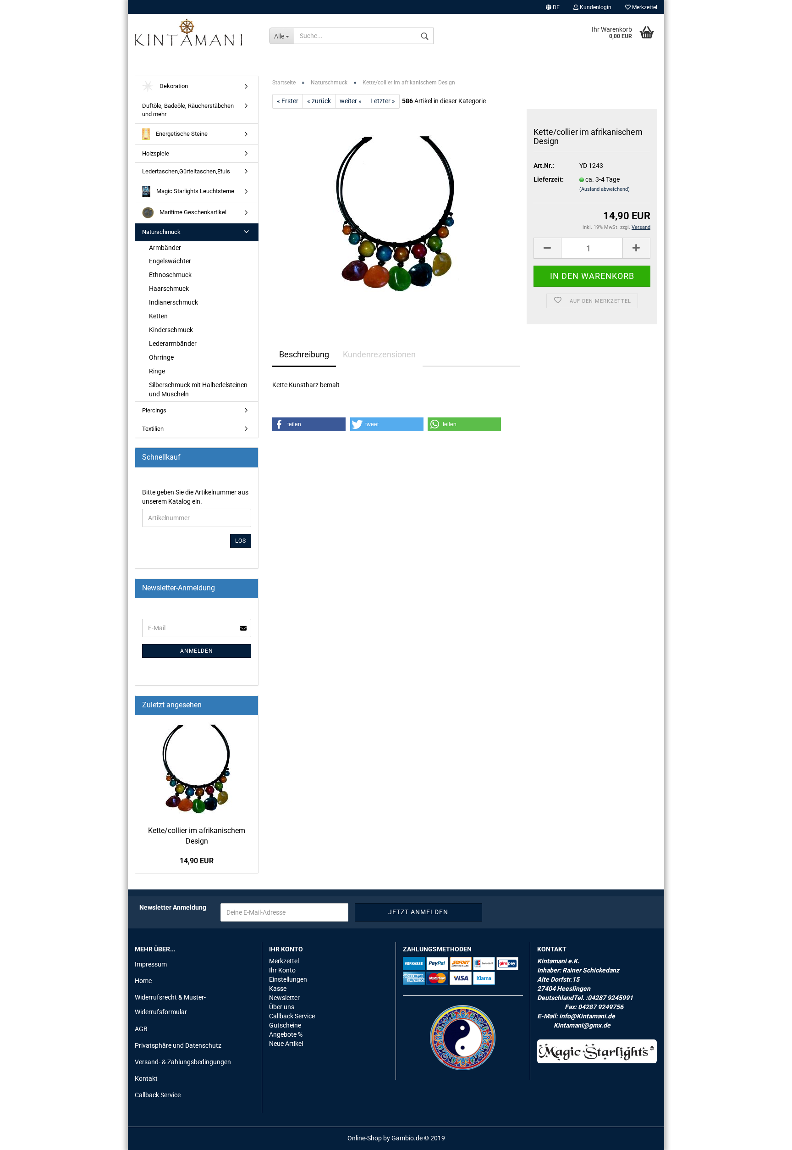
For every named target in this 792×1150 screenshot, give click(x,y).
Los (240, 541)
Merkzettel (644, 7)
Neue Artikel (286, 1043)
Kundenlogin (594, 7)
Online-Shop (364, 1138)
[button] (309, 424)
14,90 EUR (197, 860)
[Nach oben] (767, 1136)
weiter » (351, 101)
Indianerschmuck (173, 302)
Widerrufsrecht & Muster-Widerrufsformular (170, 1005)
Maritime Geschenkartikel (192, 212)
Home (143, 980)
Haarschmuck (169, 288)
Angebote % (285, 1034)
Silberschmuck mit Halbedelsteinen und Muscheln (198, 389)
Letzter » (382, 101)
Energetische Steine (181, 133)
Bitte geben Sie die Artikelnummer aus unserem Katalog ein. (195, 497)
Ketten (158, 316)
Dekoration (173, 86)
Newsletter (284, 997)
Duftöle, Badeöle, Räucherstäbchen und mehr (188, 110)
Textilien (153, 428)
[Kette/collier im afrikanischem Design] (396, 211)
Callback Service (158, 1095)
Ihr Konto (282, 970)
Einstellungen (288, 979)
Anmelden (196, 651)
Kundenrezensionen (379, 354)
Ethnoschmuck (170, 274)
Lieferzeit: (549, 179)
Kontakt (146, 1078)
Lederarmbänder (173, 343)
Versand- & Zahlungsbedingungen (183, 1062)
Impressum (151, 964)
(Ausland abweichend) (604, 189)
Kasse (277, 988)
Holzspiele (155, 153)
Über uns (281, 1007)
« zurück (319, 101)
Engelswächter (170, 261)
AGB (141, 1029)
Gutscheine (285, 1025)
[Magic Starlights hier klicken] (597, 1051)
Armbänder (165, 247)
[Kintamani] (195, 32)
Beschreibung (304, 354)
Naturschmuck (161, 231)
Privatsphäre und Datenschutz (178, 1045)
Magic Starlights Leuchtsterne (194, 191)
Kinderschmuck (171, 329)
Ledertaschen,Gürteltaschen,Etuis (186, 171)
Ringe (157, 371)
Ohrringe (161, 357)
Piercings (154, 410)
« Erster (287, 101)
